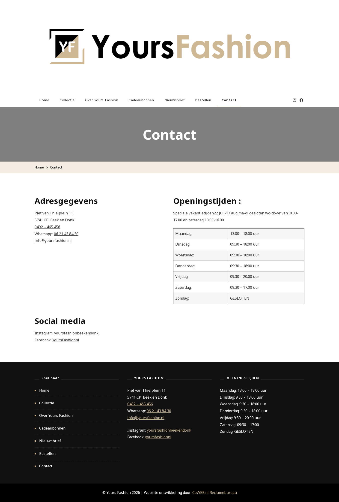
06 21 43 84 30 (66, 233)
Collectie (67, 100)
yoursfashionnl (158, 436)
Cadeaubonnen (141, 100)
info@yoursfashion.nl (53, 240)
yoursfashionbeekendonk (76, 333)
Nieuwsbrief (174, 100)
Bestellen (203, 100)
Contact (229, 100)
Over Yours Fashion (101, 100)
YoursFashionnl (65, 340)
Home (44, 100)
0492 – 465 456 (47, 226)
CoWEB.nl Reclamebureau (214, 492)
